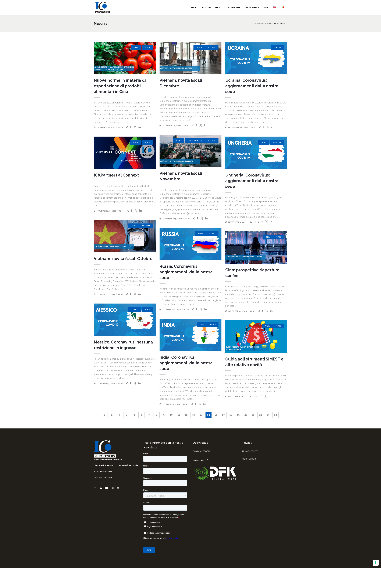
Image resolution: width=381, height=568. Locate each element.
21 (253, 414)
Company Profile (202, 451)
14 (201, 414)
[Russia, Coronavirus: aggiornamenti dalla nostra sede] (190, 244)
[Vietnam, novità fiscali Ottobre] (125, 236)
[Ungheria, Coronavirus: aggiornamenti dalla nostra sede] (256, 153)
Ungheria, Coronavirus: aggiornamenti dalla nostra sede (251, 181)
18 (230, 414)
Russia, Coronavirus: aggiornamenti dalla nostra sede (186, 272)
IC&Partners (259, 24)
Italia (135, 142)
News (147, 47)
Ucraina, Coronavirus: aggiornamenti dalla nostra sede (251, 86)
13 (193, 414)
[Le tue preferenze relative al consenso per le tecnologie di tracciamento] (376, 563)
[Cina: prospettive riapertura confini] (256, 247)
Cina (136, 47)
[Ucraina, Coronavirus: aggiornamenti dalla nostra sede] (256, 58)
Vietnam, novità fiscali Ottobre (123, 258)
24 (275, 414)
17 (223, 414)
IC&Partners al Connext (116, 175)
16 (216, 414)
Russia (212, 234)
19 (238, 414)
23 (268, 414)
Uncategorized (195, 140)
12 (186, 414)
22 (260, 414)
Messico (134, 309)
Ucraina (277, 47)
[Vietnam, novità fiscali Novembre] (190, 151)
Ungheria (277, 142)
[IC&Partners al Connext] (125, 153)
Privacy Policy (250, 451)
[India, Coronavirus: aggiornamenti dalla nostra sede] (190, 335)
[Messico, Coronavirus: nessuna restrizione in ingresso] (125, 320)
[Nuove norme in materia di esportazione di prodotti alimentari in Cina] (125, 58)
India (202, 324)
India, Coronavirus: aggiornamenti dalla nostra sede (186, 363)
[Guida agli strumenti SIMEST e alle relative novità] (256, 336)
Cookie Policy (249, 459)
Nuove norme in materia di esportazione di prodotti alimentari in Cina (120, 86)
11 (179, 414)
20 (245, 414)
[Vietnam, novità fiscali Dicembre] (190, 58)
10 (171, 414)
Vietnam (212, 47)
